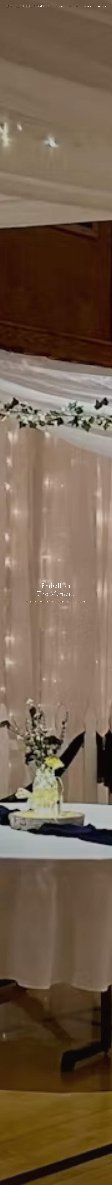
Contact (101, 6)
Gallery (74, 6)
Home (61, 6)
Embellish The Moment (27, 6)
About (88, 6)
